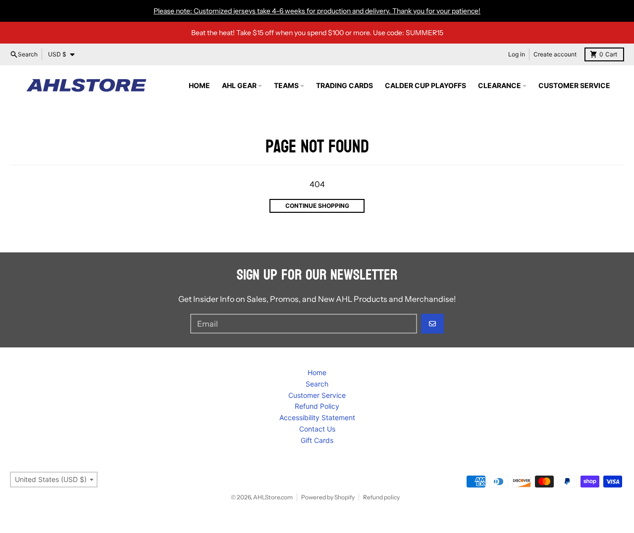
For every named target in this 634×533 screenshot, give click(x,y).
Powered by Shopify (328, 497)
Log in (516, 54)
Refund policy (381, 497)
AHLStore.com (273, 497)
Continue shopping (317, 205)
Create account (555, 54)
